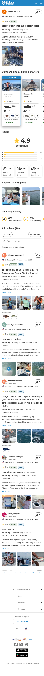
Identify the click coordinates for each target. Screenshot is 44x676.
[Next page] (39, 572)
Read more (6, 292)
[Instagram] (26, 644)
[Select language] (26, 628)
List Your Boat (22, 621)
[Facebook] (16, 644)
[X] (21, 644)
